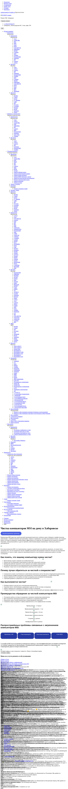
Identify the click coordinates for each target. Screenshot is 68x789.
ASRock (16, 236)
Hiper (15, 161)
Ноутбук (13, 64)
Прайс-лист (7, 6)
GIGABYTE (17, 48)
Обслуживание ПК (12, 511)
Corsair (16, 239)
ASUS (15, 63)
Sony (15, 45)
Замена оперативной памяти (22, 173)
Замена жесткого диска (13, 484)
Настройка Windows (19, 440)
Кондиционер (14, 418)
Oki (15, 332)
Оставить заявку (5, 652)
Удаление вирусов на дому (21, 431)
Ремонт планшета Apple (20, 188)
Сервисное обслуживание (14, 454)
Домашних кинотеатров (21, 389)
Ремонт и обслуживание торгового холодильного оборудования (32, 413)
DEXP (15, 51)
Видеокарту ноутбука (13, 490)
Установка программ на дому (22, 433)
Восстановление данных (14, 514)
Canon (15, 97)
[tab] (34, 659)
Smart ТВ (16, 383)
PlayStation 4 (17, 355)
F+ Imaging (17, 100)
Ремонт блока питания (13, 475)
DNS (15, 46)
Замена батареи (11, 493)
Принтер (13, 93)
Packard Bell (17, 57)
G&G (15, 101)
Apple (5, 499)
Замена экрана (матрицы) (14, 494)
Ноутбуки (6, 485)
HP (15, 60)
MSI (2, 28)
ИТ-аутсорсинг (8, 509)
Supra (15, 373)
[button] (5, 659)
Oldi (15, 247)
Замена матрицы (18, 181)
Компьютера (14, 116)
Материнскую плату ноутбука (15, 491)
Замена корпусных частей (14, 497)
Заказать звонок (5, 21)
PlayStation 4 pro (18, 356)
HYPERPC (17, 244)
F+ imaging (17, 199)
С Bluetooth (17, 395)
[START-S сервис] (6, 15)
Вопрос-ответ (8, 3)
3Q (15, 290)
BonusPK (16, 266)
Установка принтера (13, 503)
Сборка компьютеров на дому (22, 434)
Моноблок (14, 154)
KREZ (15, 289)
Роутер (12, 449)
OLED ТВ (17, 385)
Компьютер (14, 36)
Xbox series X (17, 347)
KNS (15, 245)
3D (15, 391)
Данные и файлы (9, 512)
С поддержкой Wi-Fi (19, 397)
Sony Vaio (16, 134)
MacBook (16, 91)
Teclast (16, 170)
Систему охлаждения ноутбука (16, 488)
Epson (15, 98)
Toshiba (16, 55)
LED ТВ (16, 380)
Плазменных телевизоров (21, 382)
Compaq (16, 52)
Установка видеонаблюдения (15, 508)
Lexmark (16, 106)
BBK (15, 374)
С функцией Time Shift (20, 407)
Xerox (15, 112)
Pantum (16, 107)
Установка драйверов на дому (22, 430)
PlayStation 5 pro (18, 353)
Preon (15, 263)
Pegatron (16, 250)
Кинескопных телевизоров (21, 386)
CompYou (16, 265)
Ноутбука (13, 137)
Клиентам (7, 2)
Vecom (16, 253)
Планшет (13, 185)
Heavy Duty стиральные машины (20, 421)
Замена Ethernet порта (20, 172)
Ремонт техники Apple (13, 500)
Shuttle (16, 251)
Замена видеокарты (12, 478)
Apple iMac (17, 158)
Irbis (15, 268)
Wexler (16, 256)
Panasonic (16, 311)
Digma (15, 278)
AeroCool (16, 235)
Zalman (16, 259)
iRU (15, 42)
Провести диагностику (13, 113)
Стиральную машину (17, 416)
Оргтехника (7, 502)
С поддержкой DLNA (20, 406)
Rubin (15, 377)
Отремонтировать (12, 151)
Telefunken (17, 370)
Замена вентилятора (13, 482)
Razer (15, 298)
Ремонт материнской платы (22, 179)
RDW (15, 169)
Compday (16, 238)
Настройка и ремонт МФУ (14, 505)
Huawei (16, 296)
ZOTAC (16, 254)
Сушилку (13, 419)
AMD (15, 233)
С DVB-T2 (17, 392)
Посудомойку (14, 415)
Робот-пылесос (15, 422)
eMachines (17, 49)
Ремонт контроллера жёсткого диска (17, 479)
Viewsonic (16, 317)
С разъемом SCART (19, 403)
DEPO (15, 257)
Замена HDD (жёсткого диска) (22, 176)
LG (15, 313)
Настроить (10, 424)
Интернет (13, 451)
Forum (15, 260)
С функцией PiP (18, 400)
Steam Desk (17, 349)
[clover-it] (5, 764)
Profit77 (16, 248)
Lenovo (16, 61)
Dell (15, 54)
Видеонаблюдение (16, 445)
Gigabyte (13, 460)
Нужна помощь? (8, 31)
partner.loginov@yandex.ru (8, 12)
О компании (7, 5)
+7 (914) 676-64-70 (9, 24)
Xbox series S (17, 346)
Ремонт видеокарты (12, 487)
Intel (15, 232)
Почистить (10, 33)
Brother (16, 96)
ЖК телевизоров (18, 379)
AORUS (16, 292)
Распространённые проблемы (11, 533)
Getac (15, 287)
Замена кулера (18, 182)
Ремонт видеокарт (12, 476)
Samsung (16, 58)
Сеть (12, 446)
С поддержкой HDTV (20, 401)
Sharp (15, 338)
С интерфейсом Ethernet (20, 398)
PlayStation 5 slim (18, 352)
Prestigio (16, 275)
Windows (13, 437)
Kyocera (16, 104)
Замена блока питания (20, 175)
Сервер (13, 448)
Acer (15, 39)
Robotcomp (17, 262)
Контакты (7, 9)
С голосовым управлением (21, 394)
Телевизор (13, 358)
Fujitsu (15, 305)
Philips (15, 365)
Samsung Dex (17, 229)
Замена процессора (12, 481)
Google (16, 293)
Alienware (16, 227)
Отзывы (6, 8)
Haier (15, 283)
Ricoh (15, 109)
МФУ (12, 323)
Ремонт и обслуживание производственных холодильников (31, 412)
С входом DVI (18, 404)
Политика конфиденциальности (24, 761)
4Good (16, 277)
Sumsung (16, 146)
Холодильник (14, 409)
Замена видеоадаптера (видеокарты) (24, 178)
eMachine (16, 274)
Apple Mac (17, 40)
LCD (15, 388)
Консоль (13, 343)
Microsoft (16, 284)
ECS (15, 242)
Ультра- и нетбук (15, 184)
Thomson (16, 371)
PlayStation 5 (17, 350)
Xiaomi (16, 281)
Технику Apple (15, 190)
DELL (15, 304)
